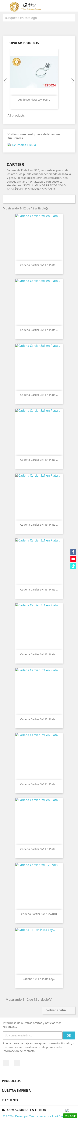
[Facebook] (73, 552)
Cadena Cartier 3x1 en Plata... (39, 265)
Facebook (6, 1063)
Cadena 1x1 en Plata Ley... (39, 979)
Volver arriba (58, 1010)
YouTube (17, 1063)
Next (72, 81)
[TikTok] (73, 566)
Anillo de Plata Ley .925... (34, 99)
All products (18, 116)
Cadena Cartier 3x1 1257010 (39, 914)
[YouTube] (73, 559)
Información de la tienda (24, 1110)
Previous (6, 81)
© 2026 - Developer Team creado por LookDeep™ (35, 1116)
